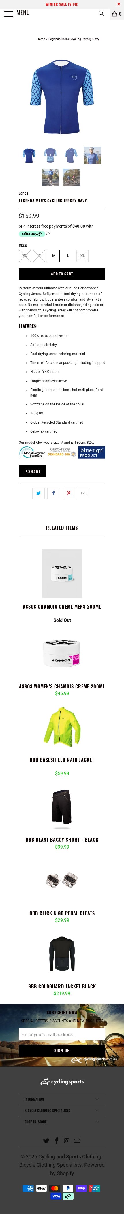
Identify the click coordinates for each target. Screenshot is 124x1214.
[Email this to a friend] (84, 493)
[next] (100, 96)
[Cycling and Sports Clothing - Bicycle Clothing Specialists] (62, 14)
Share (34, 471)
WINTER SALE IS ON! (62, 4)
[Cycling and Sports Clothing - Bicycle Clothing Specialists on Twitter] (46, 1141)
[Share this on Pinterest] (69, 493)
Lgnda (24, 193)
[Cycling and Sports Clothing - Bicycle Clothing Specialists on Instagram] (67, 1141)
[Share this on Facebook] (53, 493)
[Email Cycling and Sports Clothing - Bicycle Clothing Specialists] (77, 1141)
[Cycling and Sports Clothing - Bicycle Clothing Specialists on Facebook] (56, 1141)
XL (82, 256)
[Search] (101, 13)
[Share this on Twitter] (38, 493)
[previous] (24, 96)
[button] (52, 614)
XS (24, 256)
